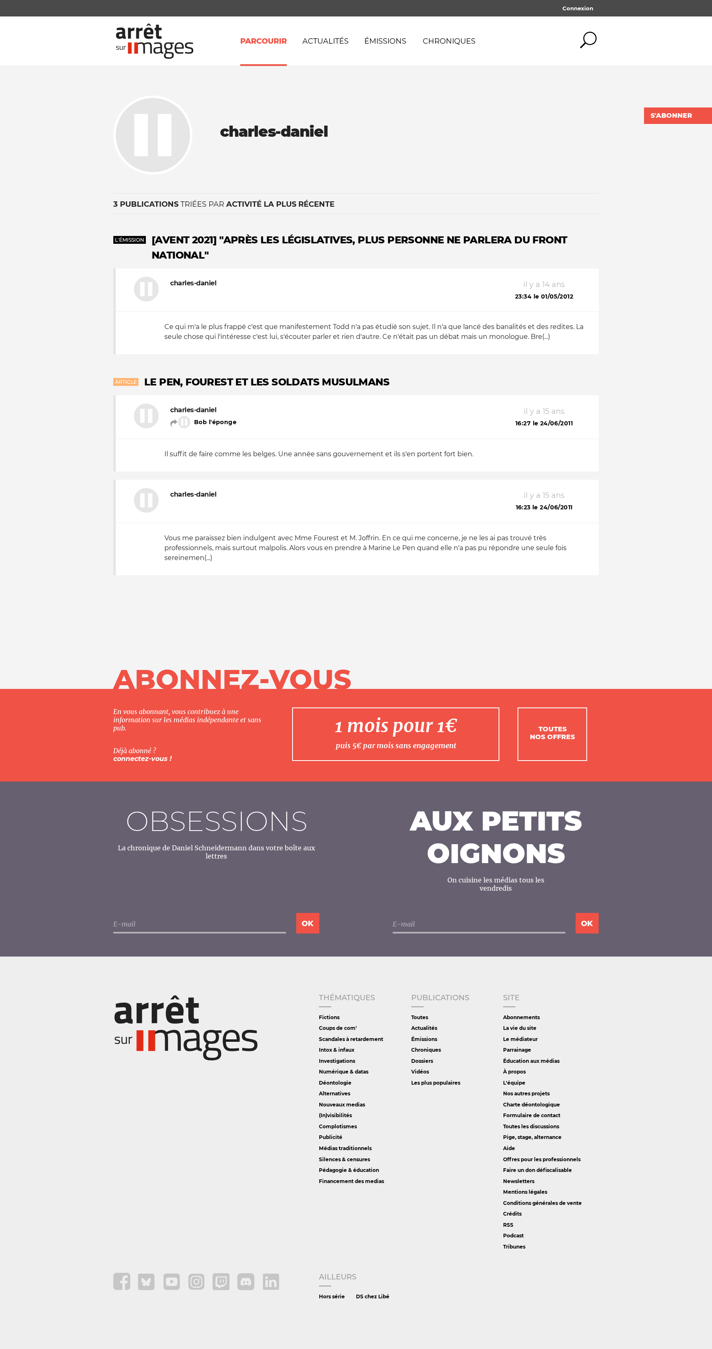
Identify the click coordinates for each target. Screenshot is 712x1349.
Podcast (513, 1235)
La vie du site (519, 1028)
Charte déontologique (531, 1105)
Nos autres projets (526, 1093)
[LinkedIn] (270, 1288)
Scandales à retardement (351, 1039)
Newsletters (518, 1181)
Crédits (512, 1214)
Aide (509, 1148)
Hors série (332, 1296)
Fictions (329, 1017)
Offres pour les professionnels (542, 1159)
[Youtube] (172, 1288)
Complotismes (338, 1126)
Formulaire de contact (531, 1115)
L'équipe (514, 1083)
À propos (514, 1072)
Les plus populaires (435, 1083)
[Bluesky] (147, 1288)
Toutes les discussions (531, 1126)
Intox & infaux (336, 1050)
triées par (224, 204)
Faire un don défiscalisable (537, 1170)
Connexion (577, 8)
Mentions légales (525, 1192)
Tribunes (514, 1247)
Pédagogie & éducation (349, 1170)
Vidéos (420, 1072)
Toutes (419, 1017)
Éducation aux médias (531, 1061)
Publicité (330, 1137)
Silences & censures (344, 1159)
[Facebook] (122, 1288)
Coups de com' (338, 1028)
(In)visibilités (335, 1115)
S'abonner (671, 115)
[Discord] (246, 1288)
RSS (508, 1225)
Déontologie (335, 1083)
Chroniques (449, 41)
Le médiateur (520, 1039)
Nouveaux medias (342, 1105)
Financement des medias (351, 1181)
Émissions (385, 41)
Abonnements (521, 1017)
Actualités (325, 41)
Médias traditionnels (345, 1148)
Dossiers (422, 1061)
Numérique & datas (343, 1072)
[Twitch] (222, 1288)
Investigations (337, 1061)
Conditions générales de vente (542, 1203)
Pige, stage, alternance (532, 1137)
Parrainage (517, 1050)
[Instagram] (197, 1288)
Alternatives (334, 1093)
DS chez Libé (372, 1296)
